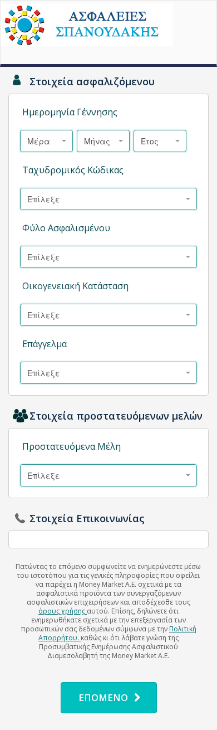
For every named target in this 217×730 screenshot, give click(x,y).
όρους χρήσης (62, 611)
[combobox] (46, 141)
